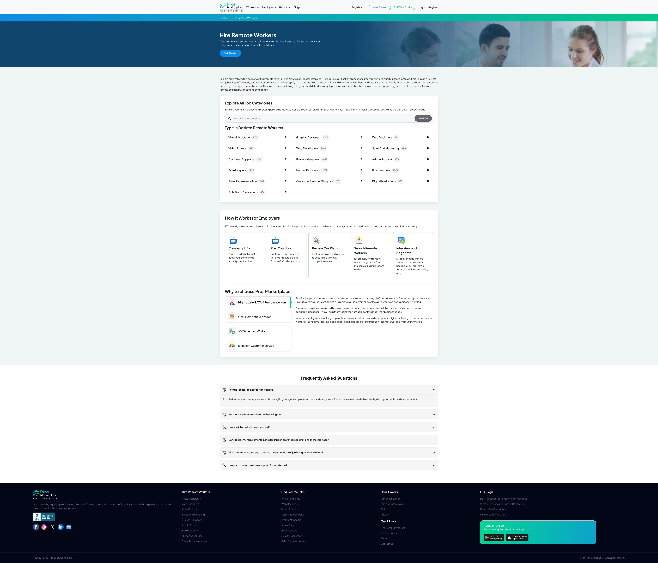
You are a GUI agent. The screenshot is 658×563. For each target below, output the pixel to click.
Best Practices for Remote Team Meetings (503, 498)
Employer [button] (267, 7)
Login (421, 7)
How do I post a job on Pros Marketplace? (251, 389)
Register (433, 7)
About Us (386, 538)
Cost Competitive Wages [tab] (254, 317)
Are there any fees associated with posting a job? (256, 414)
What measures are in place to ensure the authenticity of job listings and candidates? (275, 452)
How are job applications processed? (249, 427)
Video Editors (189, 509)
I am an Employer (390, 498)
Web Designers (190, 503)
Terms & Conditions (61, 557)
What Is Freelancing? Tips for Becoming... (503, 503)
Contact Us (387, 543)
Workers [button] (251, 7)
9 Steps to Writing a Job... (494, 514)
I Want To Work (380, 7)
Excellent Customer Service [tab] (256, 345)
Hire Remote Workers (196, 492)
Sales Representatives (194, 541)
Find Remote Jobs (292, 492)
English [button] (356, 7)
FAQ (383, 509)
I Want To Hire (404, 7)
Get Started (230, 53)
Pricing (384, 514)
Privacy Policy (40, 557)
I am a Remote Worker (393, 503)
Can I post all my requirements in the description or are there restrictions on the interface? (278, 439)
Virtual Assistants (191, 498)
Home (223, 17)
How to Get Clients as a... (494, 509)
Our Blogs (486, 492)
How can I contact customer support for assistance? (257, 465)
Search (423, 118)
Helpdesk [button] (284, 7)
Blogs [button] (297, 7)
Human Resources (192, 535)
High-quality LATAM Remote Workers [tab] (262, 302)
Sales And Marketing (193, 514)
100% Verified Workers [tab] (253, 331)
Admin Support (190, 525)
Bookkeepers (190, 530)
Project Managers (192, 519)
